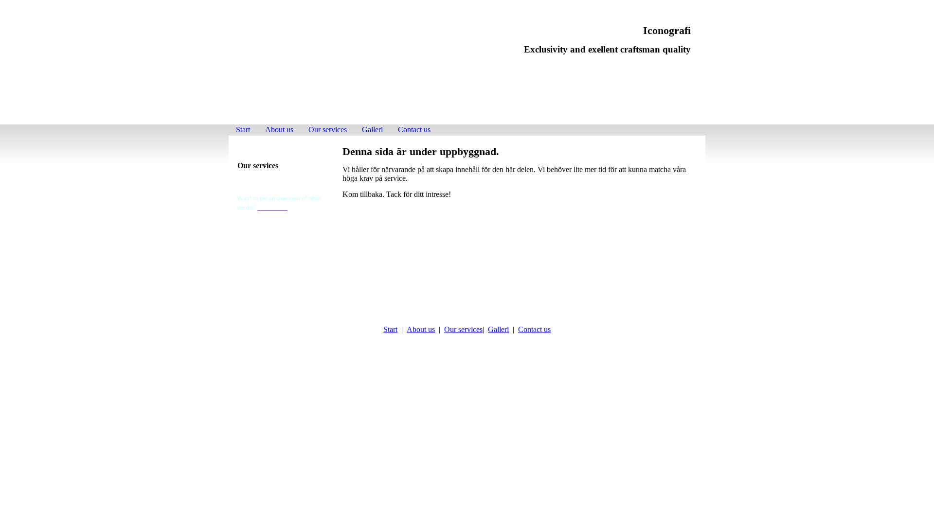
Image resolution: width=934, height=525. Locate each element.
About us (279, 129)
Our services (327, 129)
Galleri (372, 129)
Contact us (414, 129)
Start (243, 129)
